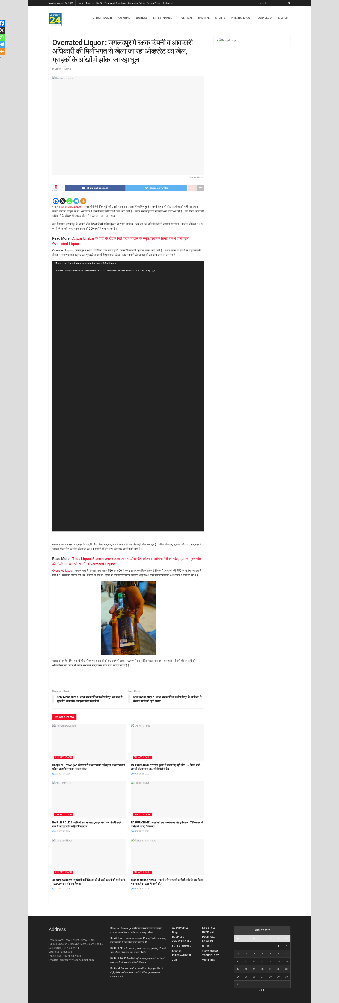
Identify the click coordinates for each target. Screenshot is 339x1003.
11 (246, 961)
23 (286, 969)
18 (246, 969)
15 (278, 961)
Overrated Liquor (71, 206)
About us (90, 3)
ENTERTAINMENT (163, 17)
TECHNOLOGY (264, 17)
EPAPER (177, 950)
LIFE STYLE (208, 927)
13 (262, 961)
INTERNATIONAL (240, 17)
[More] (83, 201)
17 (238, 969)
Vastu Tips (208, 959)
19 (254, 969)
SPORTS (220, 17)
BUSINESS (141, 17)
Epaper (283, 17)
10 (238, 961)
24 (238, 976)
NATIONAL (124, 17)
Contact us (167, 3)
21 (270, 969)
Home (81, 3)
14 (270, 961)
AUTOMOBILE (180, 927)
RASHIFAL (204, 17)
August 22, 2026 (141, 831)
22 (278, 969)
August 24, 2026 (62, 774)
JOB (174, 959)
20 (262, 969)
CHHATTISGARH (102, 17)
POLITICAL (186, 17)
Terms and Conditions (115, 3)
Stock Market (210, 950)
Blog (175, 932)
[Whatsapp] (69, 201)
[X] (63, 201)
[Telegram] (76, 201)
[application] (128, 396)
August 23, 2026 (62, 831)
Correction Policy (136, 3)
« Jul (261, 990)
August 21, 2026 (141, 889)
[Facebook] (56, 201)
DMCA (99, 3)
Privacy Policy (153, 3)
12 (254, 961)
